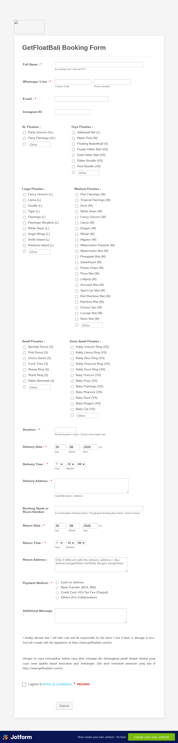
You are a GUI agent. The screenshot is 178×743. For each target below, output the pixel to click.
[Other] (28, 143)
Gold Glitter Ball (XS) (91, 155)
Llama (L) (34, 200)
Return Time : (34, 543)
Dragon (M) (88, 228)
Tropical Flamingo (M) (95, 200)
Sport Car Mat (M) (92, 290)
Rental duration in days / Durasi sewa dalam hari (80, 434)
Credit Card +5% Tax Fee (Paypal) (84, 592)
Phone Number (102, 86)
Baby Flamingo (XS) (89, 386)
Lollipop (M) (88, 279)
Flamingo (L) (37, 217)
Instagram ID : (33, 112)
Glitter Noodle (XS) (90, 160)
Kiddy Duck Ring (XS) (90, 369)
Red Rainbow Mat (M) (95, 296)
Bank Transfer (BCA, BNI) (78, 587)
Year (85, 451)
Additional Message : (37, 612)
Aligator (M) (88, 239)
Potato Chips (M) (92, 267)
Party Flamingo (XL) (42, 138)
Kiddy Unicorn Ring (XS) (92, 346)
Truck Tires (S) (38, 363)
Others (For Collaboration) (79, 597)
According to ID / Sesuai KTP (70, 69)
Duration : (31, 429)
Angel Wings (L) (39, 234)
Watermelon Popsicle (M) (97, 245)
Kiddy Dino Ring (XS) (90, 358)
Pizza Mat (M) (89, 273)
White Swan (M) (91, 211)
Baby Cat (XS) (85, 409)
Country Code (62, 86)
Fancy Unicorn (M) (93, 217)
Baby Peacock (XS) (89, 392)
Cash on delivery (72, 582)
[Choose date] (100, 447)
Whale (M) (87, 234)
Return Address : (35, 559)
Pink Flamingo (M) (92, 194)
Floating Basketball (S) (92, 143)
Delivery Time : (35, 464)
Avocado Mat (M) (92, 284)
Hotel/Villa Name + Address (69, 496)
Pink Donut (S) (38, 352)
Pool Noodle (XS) (89, 166)
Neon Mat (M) (89, 318)
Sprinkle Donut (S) (40, 346)
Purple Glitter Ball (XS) (92, 149)
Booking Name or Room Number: (35, 510)
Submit (64, 706)
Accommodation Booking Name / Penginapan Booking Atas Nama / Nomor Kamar (97, 513)
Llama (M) (87, 222)
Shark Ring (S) (38, 375)
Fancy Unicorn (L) (40, 194)
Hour (57, 468)
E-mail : (29, 98)
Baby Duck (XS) (86, 397)
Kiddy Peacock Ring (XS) (93, 363)
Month (72, 451)
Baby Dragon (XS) (88, 403)
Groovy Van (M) (91, 307)
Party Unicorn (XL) (40, 132)
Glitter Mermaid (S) (41, 380)
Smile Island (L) (38, 239)
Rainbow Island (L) (41, 245)
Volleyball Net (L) (88, 132)
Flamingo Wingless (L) (43, 222)
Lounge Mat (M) (91, 313)
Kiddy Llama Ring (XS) (91, 352)
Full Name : (32, 64)
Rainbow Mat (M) (92, 301)
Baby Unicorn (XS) (88, 375)
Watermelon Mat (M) (94, 251)
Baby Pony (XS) (86, 380)
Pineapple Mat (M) (93, 256)
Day (57, 451)
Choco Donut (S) (39, 358)
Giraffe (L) (35, 205)
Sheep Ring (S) (38, 369)
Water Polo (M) (87, 138)
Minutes (70, 468)
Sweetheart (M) (91, 262)
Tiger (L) (34, 211)
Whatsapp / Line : (37, 81)
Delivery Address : (37, 481)
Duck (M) (86, 205)
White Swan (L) (38, 228)
